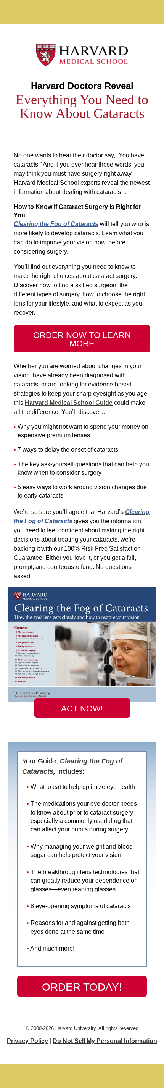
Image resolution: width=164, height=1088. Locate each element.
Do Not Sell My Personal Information (105, 1041)
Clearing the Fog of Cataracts (56, 224)
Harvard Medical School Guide (69, 402)
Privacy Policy (27, 1041)
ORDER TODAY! (82, 987)
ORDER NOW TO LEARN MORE (82, 339)
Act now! (82, 708)
